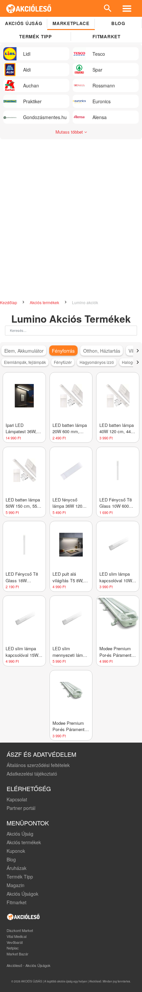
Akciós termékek (45, 302)
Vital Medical (16, 936)
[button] (137, 350)
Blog (118, 23)
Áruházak (16, 868)
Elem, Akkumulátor (24, 350)
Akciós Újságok (22, 893)
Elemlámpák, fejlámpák (25, 362)
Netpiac (13, 947)
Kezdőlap (9, 302)
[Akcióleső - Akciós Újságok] (29, 8)
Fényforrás (63, 350)
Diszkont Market (20, 930)
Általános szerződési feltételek (38, 765)
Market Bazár (17, 953)
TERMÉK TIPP (35, 36)
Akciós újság (23, 23)
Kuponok (16, 851)
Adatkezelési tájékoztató (32, 773)
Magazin (15, 885)
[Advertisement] (71, 217)
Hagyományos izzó (97, 362)
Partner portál (21, 808)
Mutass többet (69, 132)
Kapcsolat (17, 799)
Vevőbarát (15, 942)
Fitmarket (106, 36)
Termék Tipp (20, 876)
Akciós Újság (20, 833)
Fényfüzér (63, 362)
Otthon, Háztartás (101, 350)
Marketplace (71, 23)
